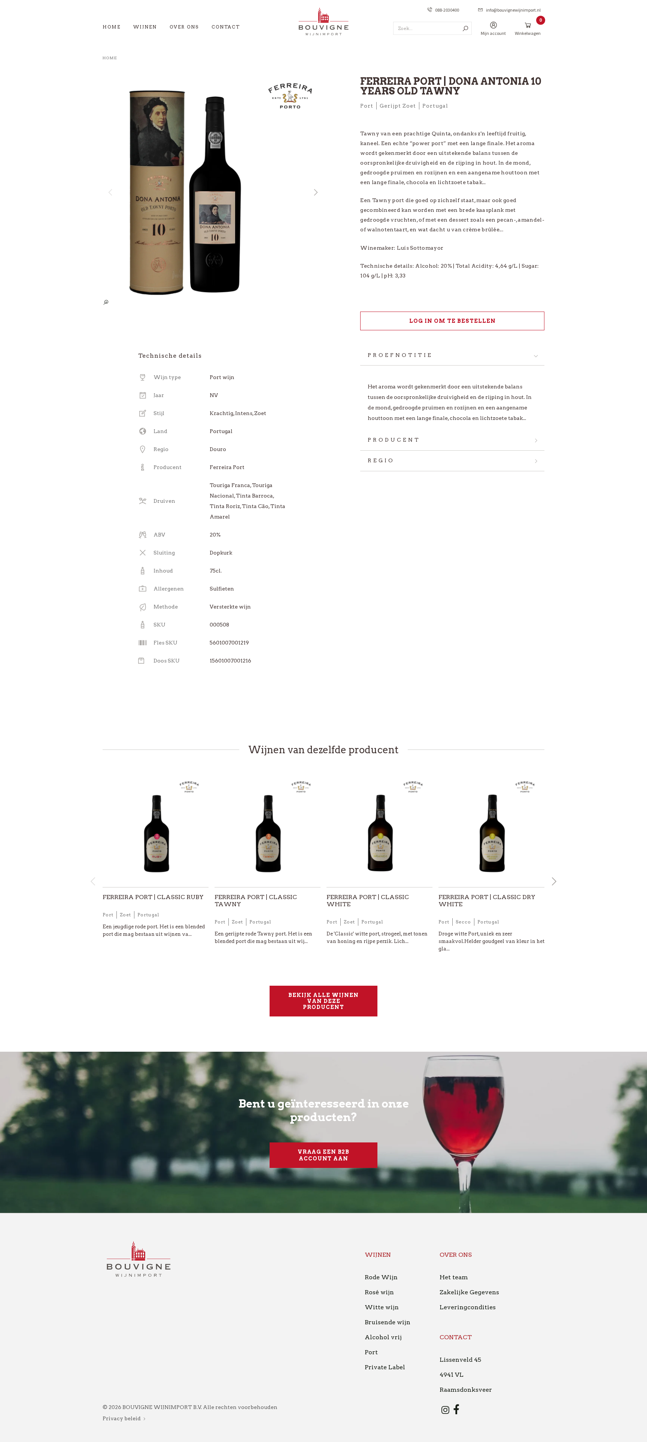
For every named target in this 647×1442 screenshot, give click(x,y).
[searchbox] (432, 28)
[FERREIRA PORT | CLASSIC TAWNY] (268, 830)
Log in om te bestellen (452, 321)
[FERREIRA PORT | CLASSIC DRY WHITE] (491, 830)
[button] (315, 192)
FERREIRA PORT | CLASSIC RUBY (153, 897)
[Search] (465, 28)
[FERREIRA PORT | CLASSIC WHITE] (379, 830)
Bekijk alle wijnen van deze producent (323, 1001)
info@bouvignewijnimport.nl (513, 10)
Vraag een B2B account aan (323, 1155)
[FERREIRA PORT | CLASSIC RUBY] (156, 830)
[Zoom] (106, 302)
